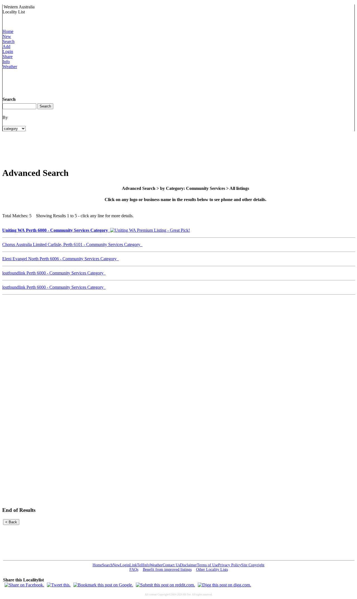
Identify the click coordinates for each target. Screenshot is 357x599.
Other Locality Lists (212, 569)
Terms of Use (207, 565)
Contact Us (171, 565)
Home (8, 31)
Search (9, 41)
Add (6, 46)
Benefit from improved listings (167, 569)
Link (133, 565)
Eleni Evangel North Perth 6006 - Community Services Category (60, 258)
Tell (140, 565)
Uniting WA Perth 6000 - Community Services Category (56, 230)
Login (8, 51)
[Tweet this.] (58, 585)
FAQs (133, 569)
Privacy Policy (229, 565)
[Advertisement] (104, 81)
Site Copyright (252, 565)
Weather (10, 66)
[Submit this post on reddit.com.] (165, 585)
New (7, 36)
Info (6, 61)
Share (8, 56)
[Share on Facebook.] (24, 585)
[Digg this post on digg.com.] (224, 585)
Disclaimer (188, 565)
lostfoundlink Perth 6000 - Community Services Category (54, 273)
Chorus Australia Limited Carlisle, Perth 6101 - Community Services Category (72, 244)
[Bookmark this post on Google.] (103, 585)
